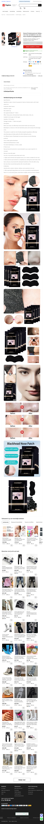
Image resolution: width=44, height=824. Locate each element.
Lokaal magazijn (5, 11)
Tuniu (10, 821)
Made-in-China (14, 821)
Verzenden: (25, 53)
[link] (3, 14)
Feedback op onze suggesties (29, 75)
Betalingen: (25, 61)
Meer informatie (30, 74)
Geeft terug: (25, 56)
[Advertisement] (22, 23)
